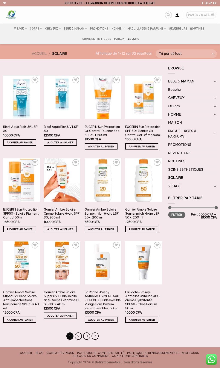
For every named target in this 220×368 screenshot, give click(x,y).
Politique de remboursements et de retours (163, 353)
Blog (40, 353)
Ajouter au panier (20, 142)
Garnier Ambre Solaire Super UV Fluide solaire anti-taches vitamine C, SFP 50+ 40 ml (61, 298)
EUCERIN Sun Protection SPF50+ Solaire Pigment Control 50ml (21, 213)
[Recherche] (168, 15)
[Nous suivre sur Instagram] (206, 3)
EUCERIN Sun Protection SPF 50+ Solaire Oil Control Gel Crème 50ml (142, 131)
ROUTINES (197, 28)
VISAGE (19, 28)
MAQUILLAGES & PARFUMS (145, 28)
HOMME (117, 28)
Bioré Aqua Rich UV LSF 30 (20, 129)
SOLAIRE (133, 39)
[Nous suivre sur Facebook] (202, 3)
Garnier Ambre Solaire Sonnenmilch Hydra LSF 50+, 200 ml (142, 213)
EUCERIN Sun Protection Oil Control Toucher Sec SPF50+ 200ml (102, 131)
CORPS (34, 28)
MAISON (119, 39)
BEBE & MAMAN (74, 28)
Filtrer (176, 214)
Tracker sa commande (91, 356)
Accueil (39, 53)
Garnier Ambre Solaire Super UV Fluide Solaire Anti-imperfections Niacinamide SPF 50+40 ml (21, 300)
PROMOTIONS (99, 28)
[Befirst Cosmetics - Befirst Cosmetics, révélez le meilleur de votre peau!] (31, 15)
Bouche (174, 89)
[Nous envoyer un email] (214, 3)
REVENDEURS (178, 28)
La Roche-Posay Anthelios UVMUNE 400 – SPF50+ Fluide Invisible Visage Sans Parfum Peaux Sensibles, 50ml (103, 300)
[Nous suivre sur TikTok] (210, 3)
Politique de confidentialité (100, 353)
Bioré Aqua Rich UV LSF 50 (61, 129)
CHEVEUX (51, 28)
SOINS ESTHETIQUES (96, 39)
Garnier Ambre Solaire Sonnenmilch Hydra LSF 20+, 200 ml (102, 213)
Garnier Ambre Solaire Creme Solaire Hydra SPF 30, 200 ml (62, 213)
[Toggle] (215, 81)
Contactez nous (60, 353)
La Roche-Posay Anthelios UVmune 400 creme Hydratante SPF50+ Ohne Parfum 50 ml (142, 300)
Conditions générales (130, 356)
